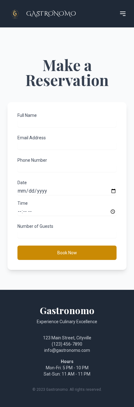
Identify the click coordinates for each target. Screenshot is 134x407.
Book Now (67, 252)
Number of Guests (35, 226)
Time (22, 203)
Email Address (31, 137)
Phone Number (32, 160)
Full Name (27, 115)
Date (22, 182)
